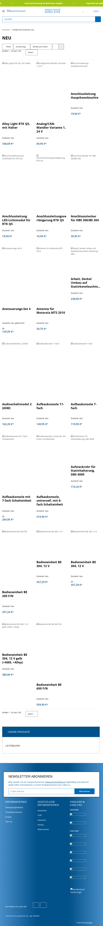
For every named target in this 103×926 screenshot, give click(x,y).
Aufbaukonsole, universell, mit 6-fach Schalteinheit (49, 500)
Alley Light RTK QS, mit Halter (16, 126)
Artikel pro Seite (40, 46)
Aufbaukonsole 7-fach (84, 406)
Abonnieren (84, 791)
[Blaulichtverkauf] (16, 11)
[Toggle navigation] (3, 10)
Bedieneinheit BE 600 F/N (49, 686)
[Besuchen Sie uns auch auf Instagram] (43, 905)
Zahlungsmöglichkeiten (14, 807)
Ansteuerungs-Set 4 (16, 309)
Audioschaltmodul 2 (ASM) (17, 406)
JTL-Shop (89, 922)
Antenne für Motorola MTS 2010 (50, 311)
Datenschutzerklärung (55, 782)
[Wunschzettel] (83, 11)
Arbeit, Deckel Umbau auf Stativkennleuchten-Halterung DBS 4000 (86, 283)
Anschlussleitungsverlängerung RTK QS (51, 218)
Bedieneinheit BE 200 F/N (14, 594)
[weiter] (40, 52)
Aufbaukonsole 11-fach (50, 406)
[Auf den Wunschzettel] (28, 66)
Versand (36, 916)
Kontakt (8, 817)
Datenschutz (42, 811)
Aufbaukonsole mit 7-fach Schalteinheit (16, 499)
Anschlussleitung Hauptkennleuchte (84, 96)
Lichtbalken (12, 745)
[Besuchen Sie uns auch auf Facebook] (36, 905)
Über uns (8, 822)
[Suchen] (98, 19)
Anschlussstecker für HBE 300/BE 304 (85, 218)
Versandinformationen (13, 812)
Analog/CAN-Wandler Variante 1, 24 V (51, 127)
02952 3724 (52, 12)
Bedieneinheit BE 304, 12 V (49, 564)
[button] (77, 11)
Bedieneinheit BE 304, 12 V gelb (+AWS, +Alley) (14, 658)
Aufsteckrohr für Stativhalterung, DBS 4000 (83, 470)
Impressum (42, 820)
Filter (8, 46)
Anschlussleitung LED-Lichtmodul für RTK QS (16, 220)
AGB (39, 815)
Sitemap (41, 825)
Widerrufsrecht (43, 829)
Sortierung (21, 46)
